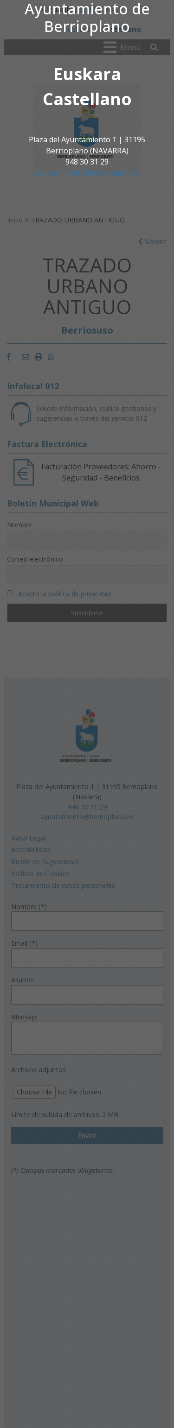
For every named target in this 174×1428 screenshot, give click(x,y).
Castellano (87, 99)
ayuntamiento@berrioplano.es (87, 173)
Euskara (87, 74)
